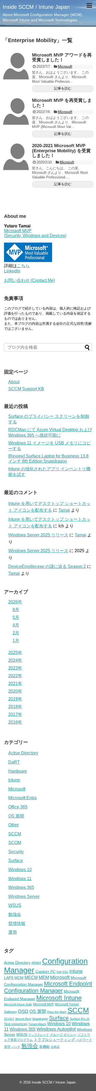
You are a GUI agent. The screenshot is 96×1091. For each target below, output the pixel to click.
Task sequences (15, 1024)
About (13, 382)
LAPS (8, 978)
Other (13, 825)
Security (16, 851)
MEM (44, 977)
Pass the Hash (56, 1011)
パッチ (15, 1046)
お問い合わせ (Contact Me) (29, 280)
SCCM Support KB (26, 389)
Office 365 (17, 807)
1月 (16, 640)
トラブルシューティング (54, 1039)
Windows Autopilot (56, 1029)
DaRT (14, 762)
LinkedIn (12, 271)
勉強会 (14, 914)
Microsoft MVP (43, 1004)
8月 (16, 609)
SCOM (14, 842)
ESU (65, 971)
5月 (16, 617)
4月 (16, 625)
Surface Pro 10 (79, 1018)
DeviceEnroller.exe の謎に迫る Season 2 (47, 566)
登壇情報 (16, 923)
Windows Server (23, 896)
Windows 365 (21, 887)
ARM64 (36, 962)
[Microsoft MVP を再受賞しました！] (16, 111)
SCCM (14, 834)
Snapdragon (40, 1018)
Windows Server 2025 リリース (38, 535)
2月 (16, 633)
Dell (59, 971)
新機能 (44, 1047)
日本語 (55, 1046)
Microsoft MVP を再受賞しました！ (62, 103)
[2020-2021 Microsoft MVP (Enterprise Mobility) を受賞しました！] (16, 156)
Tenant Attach (37, 1024)
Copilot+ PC (45, 972)
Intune (14, 780)
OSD (23, 1011)
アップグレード (38, 1034)
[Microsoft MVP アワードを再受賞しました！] (16, 66)
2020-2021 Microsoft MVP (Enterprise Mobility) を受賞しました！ (61, 150)
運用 (12, 932)
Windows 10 (20, 869)
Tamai (64, 510)
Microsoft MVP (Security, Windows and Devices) (35, 233)
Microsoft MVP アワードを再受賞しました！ (62, 58)
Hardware (17, 771)
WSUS (14, 905)
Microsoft (65, 67)
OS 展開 (16, 816)
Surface (15, 860)
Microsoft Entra (22, 798)
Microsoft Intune (59, 997)
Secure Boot (23, 1018)
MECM (31, 977)
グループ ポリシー (63, 1035)
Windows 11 (19, 878)
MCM (18, 978)
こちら (23, 265)
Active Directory (23, 753)
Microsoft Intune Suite (18, 1004)
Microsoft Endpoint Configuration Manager (48, 987)
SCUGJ (9, 1018)
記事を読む (62, 88)
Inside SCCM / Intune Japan (36, 7)
